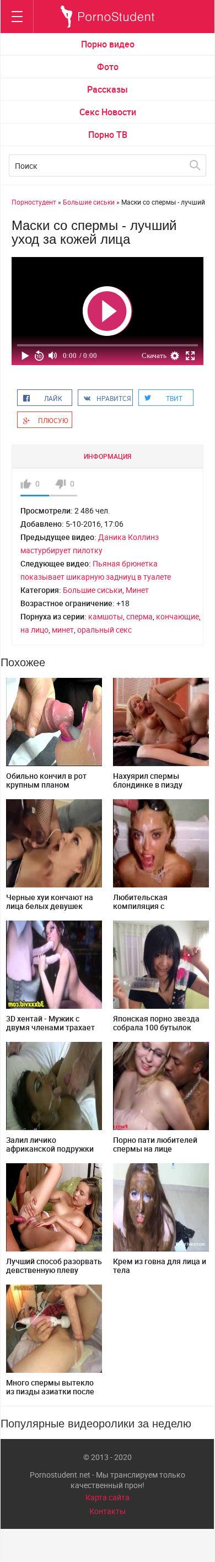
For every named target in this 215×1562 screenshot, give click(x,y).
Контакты (107, 1511)
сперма (139, 616)
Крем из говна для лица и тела (159, 1265)
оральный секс (104, 629)
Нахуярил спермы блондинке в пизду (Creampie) (147, 785)
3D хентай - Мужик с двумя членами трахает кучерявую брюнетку (50, 1027)
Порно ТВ (107, 135)
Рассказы (107, 89)
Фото (108, 67)
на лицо (34, 629)
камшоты (105, 616)
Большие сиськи (92, 590)
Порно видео (108, 44)
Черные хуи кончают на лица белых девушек (49, 901)
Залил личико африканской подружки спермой (50, 1149)
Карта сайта (107, 1497)
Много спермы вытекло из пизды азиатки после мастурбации (50, 1391)
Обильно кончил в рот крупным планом (46, 780)
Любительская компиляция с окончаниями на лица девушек (153, 910)
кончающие (177, 616)
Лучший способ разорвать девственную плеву (54, 1265)
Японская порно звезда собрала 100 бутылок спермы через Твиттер (156, 1027)
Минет (137, 590)
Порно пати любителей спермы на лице (155, 1144)
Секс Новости (107, 112)
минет (63, 629)
